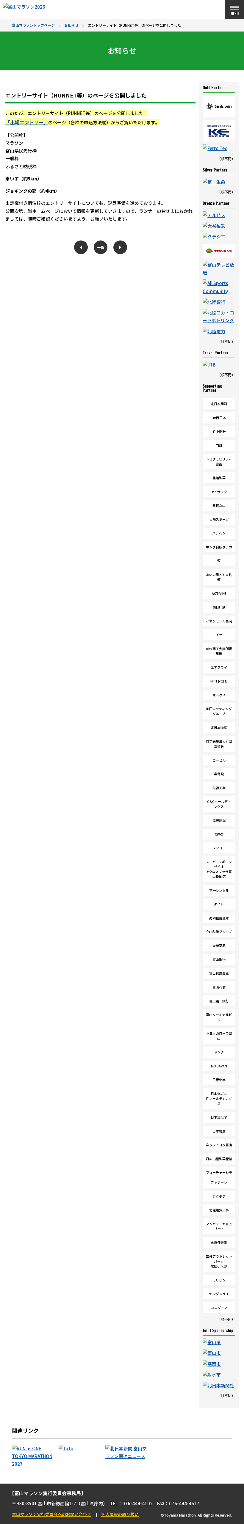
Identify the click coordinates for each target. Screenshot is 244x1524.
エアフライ (219, 667)
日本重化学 (219, 1117)
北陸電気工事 (219, 1209)
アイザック (219, 491)
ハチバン (219, 533)
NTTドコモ (218, 681)
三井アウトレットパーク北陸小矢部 (219, 1261)
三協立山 (219, 505)
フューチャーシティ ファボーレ (219, 1177)
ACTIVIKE (219, 593)
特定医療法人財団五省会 (219, 744)
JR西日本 (219, 417)
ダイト (219, 904)
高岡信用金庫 (219, 918)
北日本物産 (219, 727)
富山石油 (219, 986)
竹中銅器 (219, 431)
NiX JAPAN (219, 1066)
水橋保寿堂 (219, 1242)
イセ (219, 634)
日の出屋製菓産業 (219, 1158)
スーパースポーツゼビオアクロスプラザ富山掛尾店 (219, 869)
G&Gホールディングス (219, 804)
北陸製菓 (219, 477)
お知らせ (71, 25)
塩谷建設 (219, 820)
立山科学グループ (219, 931)
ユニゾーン (219, 1307)
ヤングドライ (219, 1293)
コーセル (219, 760)
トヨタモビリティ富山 (219, 461)
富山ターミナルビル (219, 1017)
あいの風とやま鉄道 (219, 577)
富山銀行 (219, 959)
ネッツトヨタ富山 (219, 1144)
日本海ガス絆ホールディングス (219, 1098)
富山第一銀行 (219, 1000)
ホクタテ (219, 1196)
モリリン (219, 1280)
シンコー (219, 847)
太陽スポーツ (219, 519)
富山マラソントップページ (33, 25)
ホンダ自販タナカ (219, 547)
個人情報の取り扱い (120, 1514)
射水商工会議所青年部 (219, 651)
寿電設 (219, 773)
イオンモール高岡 (219, 621)
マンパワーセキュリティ (219, 1226)
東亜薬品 (219, 945)
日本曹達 (219, 1131)
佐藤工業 (219, 787)
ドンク (219, 1052)
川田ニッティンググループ (219, 711)
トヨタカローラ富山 (219, 1036)
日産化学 (219, 1079)
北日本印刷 (219, 403)
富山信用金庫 (219, 973)
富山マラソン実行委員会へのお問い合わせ (51, 1514)
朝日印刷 (219, 607)
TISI (219, 445)
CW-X (219, 834)
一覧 (100, 247)
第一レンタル (219, 890)
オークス (219, 695)
